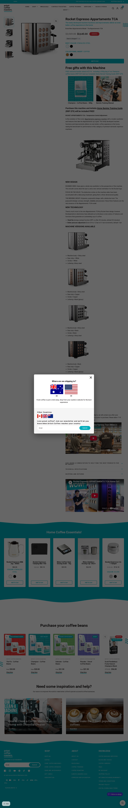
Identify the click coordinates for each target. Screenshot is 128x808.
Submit (84, 428)
